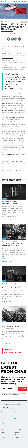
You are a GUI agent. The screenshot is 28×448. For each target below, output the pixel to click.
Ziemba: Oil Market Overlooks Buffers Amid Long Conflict (12, 287)
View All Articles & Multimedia (12, 352)
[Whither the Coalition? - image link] (14, 191)
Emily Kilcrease (15, 34)
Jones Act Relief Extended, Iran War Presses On (12, 327)
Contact (17, 437)
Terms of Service (14, 394)
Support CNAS (18, 429)
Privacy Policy (4, 394)
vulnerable (9, 154)
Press (16, 434)
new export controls (7, 58)
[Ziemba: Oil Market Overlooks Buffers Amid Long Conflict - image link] (14, 274)
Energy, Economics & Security (9, 201)
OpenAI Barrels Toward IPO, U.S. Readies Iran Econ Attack (13, 244)
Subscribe (22, 388)
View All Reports (8, 349)
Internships (4, 434)
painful (19, 101)
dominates (19, 138)
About (3, 429)
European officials (7, 103)
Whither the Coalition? (9, 203)
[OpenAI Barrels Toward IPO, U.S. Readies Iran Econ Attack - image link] (14, 231)
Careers (3, 437)
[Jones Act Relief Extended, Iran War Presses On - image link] (14, 314)
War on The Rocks (20, 170)
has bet (14, 117)
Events (3, 432)
